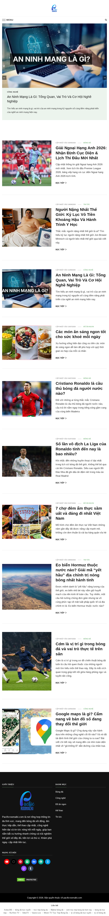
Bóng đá (11, 104)
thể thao (59, 810)
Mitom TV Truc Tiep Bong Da (56, 913)
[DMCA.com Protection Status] (27, 880)
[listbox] (54, 77)
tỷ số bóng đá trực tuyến (81, 913)
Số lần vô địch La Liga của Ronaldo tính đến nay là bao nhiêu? (81, 449)
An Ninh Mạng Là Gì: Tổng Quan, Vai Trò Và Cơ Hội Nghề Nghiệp (81, 280)
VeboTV (25, 913)
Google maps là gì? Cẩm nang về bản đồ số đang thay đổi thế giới (79, 719)
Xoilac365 (8, 910)
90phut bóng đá (57, 910)
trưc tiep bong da (41, 910)
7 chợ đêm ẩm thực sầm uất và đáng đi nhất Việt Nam (79, 513)
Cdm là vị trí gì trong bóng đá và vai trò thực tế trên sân (80, 649)
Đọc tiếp (60, 183)
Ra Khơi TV (14, 913)
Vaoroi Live (36, 913)
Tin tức (86, 204)
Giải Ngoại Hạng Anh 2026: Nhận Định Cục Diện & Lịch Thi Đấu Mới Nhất (81, 153)
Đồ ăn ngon (88, 326)
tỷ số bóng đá (99, 913)
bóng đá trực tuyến (23, 910)
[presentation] (4, 78)
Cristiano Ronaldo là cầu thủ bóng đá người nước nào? (79, 388)
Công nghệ (88, 270)
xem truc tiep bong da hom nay (79, 910)
